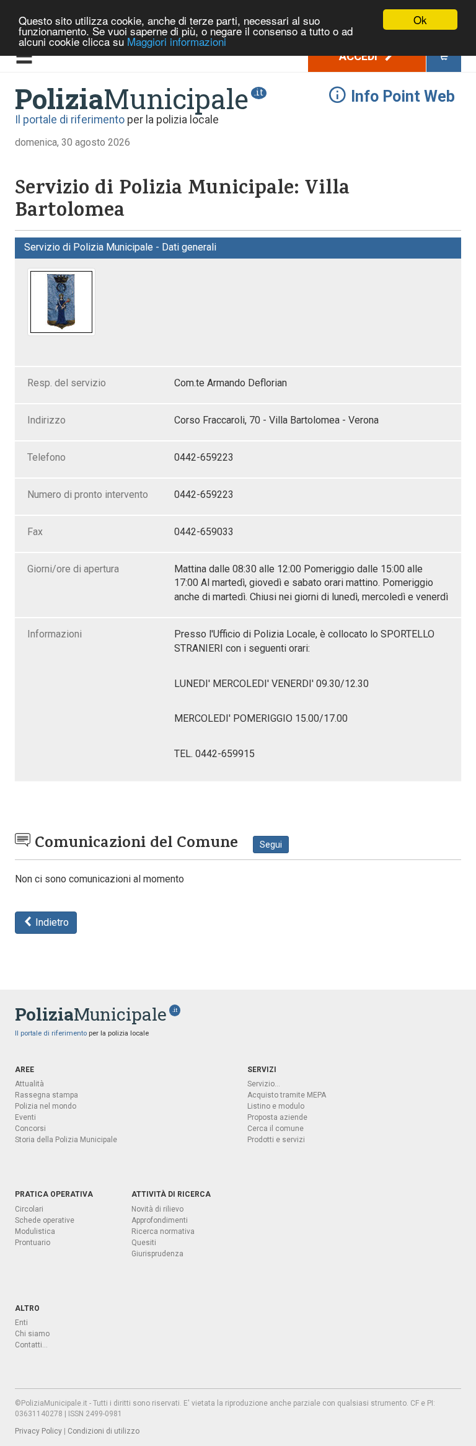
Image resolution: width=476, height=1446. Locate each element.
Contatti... (31, 1345)
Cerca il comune (275, 1128)
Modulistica (35, 1231)
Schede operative (44, 1220)
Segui (271, 844)
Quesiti (143, 1242)
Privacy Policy (38, 1431)
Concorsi (30, 1128)
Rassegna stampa (46, 1095)
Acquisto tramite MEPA (286, 1095)
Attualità (29, 1084)
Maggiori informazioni (176, 41)
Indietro (51, 922)
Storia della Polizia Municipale (66, 1139)
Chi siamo (32, 1333)
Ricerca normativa (163, 1231)
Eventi (25, 1117)
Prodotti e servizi (276, 1139)
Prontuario (32, 1242)
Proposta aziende (277, 1117)
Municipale (132, 99)
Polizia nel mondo (45, 1106)
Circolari (29, 1209)
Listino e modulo (275, 1106)
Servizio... (263, 1084)
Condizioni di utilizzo (103, 1431)
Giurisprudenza (157, 1253)
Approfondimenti (159, 1220)
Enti (21, 1322)
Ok (420, 19)
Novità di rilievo (157, 1209)
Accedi (359, 56)
